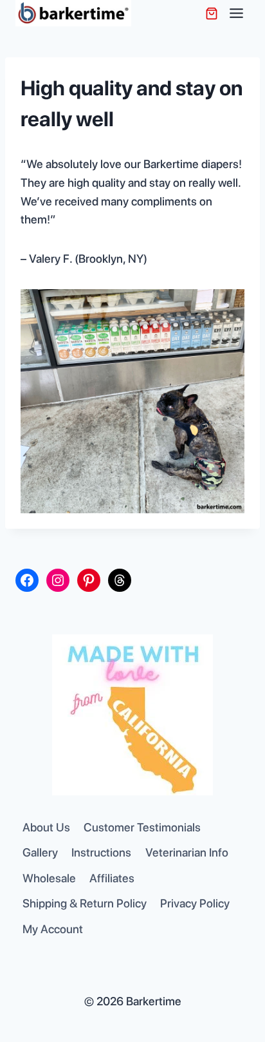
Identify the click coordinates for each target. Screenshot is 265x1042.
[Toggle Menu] (236, 13)
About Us (46, 827)
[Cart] (211, 13)
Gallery (40, 852)
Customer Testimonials (142, 827)
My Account (53, 929)
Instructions (101, 852)
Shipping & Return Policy (85, 903)
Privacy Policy (195, 903)
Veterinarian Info (186, 852)
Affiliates (111, 878)
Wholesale (49, 878)
